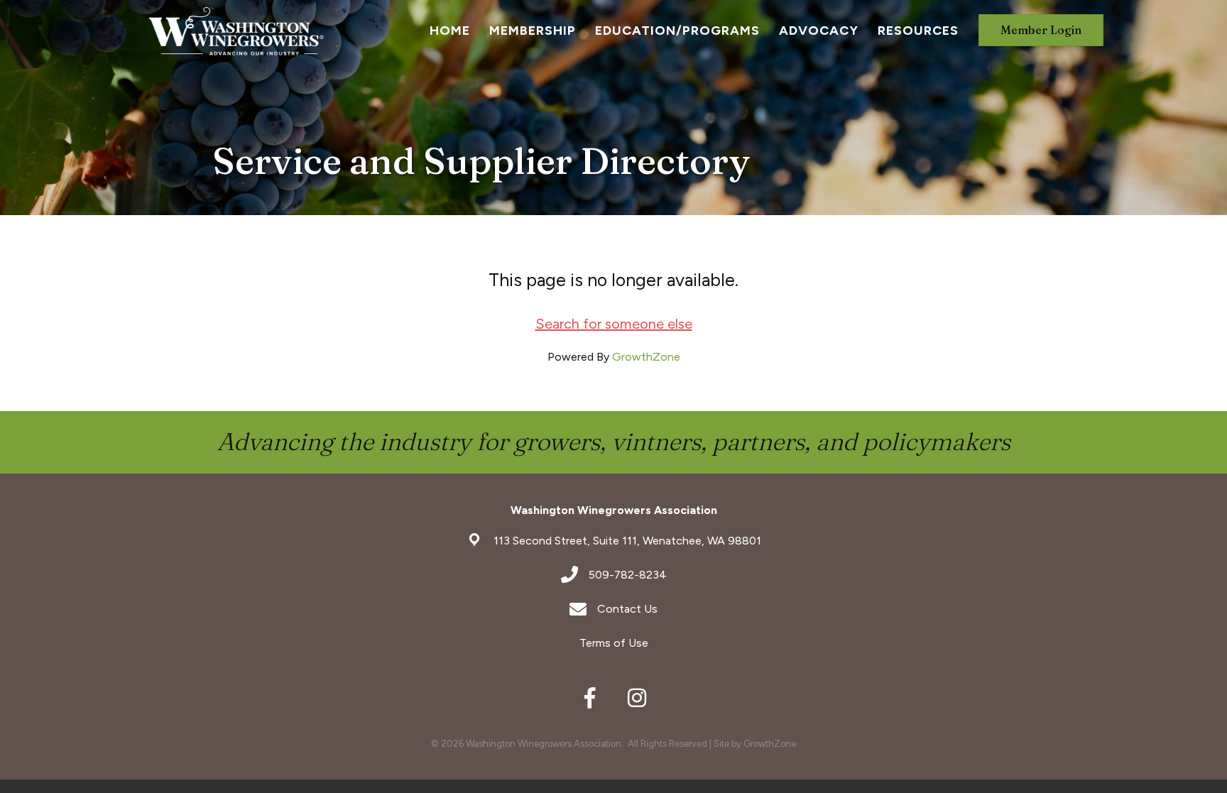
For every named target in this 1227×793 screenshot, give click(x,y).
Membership (532, 30)
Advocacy (818, 30)
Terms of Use (613, 643)
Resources (918, 30)
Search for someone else (613, 323)
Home (450, 30)
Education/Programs (677, 30)
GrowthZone (646, 356)
